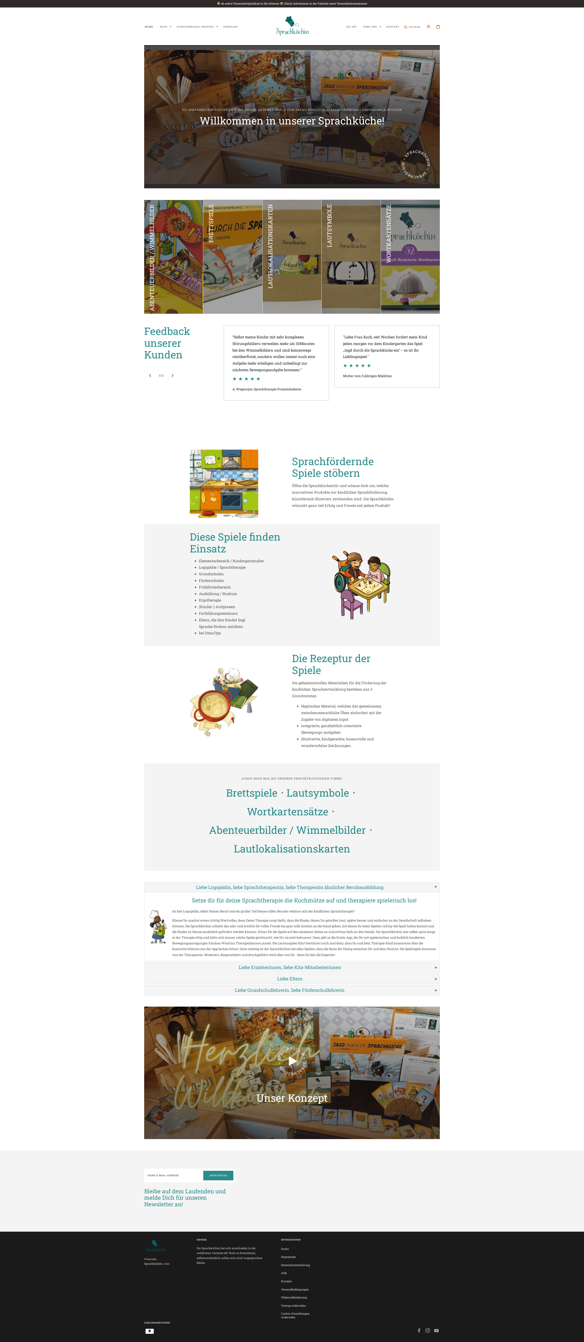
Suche (285, 1249)
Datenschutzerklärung (295, 1265)
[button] (412, 27)
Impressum (288, 1257)
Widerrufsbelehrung (294, 1297)
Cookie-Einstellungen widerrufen (295, 1315)
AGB (284, 1273)
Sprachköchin (153, 1263)
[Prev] (150, 375)
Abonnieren (218, 1175)
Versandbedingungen (295, 1289)
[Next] (172, 375)
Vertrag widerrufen (293, 1305)
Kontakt (286, 1281)
